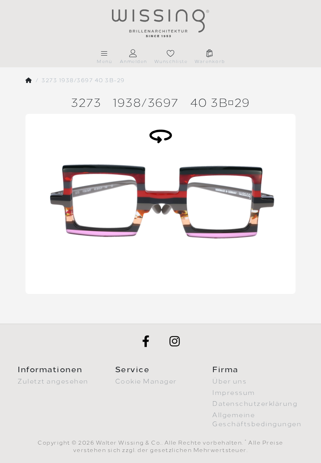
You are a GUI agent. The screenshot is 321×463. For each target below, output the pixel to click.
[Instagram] (175, 341)
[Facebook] (146, 341)
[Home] (28, 81)
